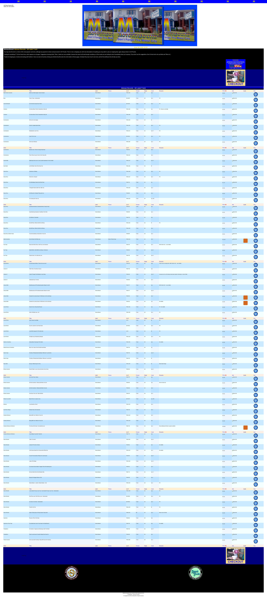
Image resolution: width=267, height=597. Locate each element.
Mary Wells (6, 363)
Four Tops (5, 244)
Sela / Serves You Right (33, 320)
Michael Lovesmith (7, 398)
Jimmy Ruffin (6, 285)
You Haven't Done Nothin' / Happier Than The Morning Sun (40, 466)
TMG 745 (128, 426)
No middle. (161, 301)
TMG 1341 (128, 306)
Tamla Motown (98, 92)
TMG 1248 (128, 171)
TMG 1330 (128, 312)
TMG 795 (128, 409)
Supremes (5, 518)
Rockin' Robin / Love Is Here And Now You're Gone (38, 369)
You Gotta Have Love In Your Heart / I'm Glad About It (39, 523)
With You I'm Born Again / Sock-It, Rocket (36, 92)
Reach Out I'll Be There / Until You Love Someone (38, 244)
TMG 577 (128, 285)
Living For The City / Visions (34, 444)
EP (136, 512)
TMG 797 (128, 377)
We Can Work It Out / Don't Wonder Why (36, 472)
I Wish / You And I (32, 439)
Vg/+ (152, 263)
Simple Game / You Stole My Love (35, 255)
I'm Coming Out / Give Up (34, 198)
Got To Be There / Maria (33, 377)
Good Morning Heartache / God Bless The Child (38, 211)
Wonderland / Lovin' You (33, 130)
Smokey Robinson (7, 415)
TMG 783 (128, 528)
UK (144, 92)
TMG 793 (128, 523)
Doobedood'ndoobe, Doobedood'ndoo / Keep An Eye (39, 206)
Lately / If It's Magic (32, 461)
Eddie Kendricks (7, 239)
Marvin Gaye (6, 352)
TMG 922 (128, 296)
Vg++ (152, 92)
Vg (151, 182)
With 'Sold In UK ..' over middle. (165, 244)
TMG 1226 (128, 461)
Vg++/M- (152, 198)
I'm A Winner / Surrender (33, 217)
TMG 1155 (128, 125)
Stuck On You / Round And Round (35, 306)
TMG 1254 (128, 507)
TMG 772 (128, 472)
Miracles (5, 404)
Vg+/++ (152, 130)
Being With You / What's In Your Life (36, 415)
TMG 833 (128, 274)
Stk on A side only (162, 382)
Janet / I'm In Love (32, 136)
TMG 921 (128, 466)
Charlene (5, 109)
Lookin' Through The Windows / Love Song (37, 274)
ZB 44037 (128, 98)
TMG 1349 (128, 490)
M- (151, 222)
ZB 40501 (128, 501)
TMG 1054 (128, 439)
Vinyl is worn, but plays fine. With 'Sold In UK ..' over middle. (170, 263)
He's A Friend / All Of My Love (34, 239)
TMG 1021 (128, 239)
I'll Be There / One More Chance (35, 268)
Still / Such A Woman (33, 141)
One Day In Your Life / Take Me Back (36, 393)
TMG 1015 (128, 404)
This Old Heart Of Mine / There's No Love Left (37, 263)
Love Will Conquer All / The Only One (36, 331)
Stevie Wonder (6, 439)
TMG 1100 (128, 363)
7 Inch (137, 92)
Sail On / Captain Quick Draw (34, 125)
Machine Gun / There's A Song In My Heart (37, 149)
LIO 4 (127, 320)
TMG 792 (128, 217)
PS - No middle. (162, 306)
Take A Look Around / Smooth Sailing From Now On (39, 534)
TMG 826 (128, 382)
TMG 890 (128, 233)
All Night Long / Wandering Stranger (36, 336)
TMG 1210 (128, 198)
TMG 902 (128, 149)
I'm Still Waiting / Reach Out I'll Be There (36, 182)
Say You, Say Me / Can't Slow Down (36, 325)
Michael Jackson (7, 369)
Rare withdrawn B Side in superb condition (167, 426)
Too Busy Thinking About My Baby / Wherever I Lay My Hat (40, 352)
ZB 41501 (128, 103)
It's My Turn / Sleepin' (33, 176)
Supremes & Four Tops (8, 523)
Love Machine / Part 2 (33, 404)
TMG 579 (128, 244)
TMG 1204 (128, 482)
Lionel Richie (6, 306)
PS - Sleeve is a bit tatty (163, 109)
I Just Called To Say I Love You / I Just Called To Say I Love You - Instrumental (43, 490)
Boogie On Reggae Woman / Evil (35, 477)
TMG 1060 (128, 539)
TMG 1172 (128, 130)
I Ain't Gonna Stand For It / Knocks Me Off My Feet (38, 450)
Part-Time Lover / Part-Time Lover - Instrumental (38, 496)
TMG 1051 (128, 342)
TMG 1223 (128, 415)
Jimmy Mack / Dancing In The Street (36, 342)
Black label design (162, 363)
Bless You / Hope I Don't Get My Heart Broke (37, 347)
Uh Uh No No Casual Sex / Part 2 (35, 103)
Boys (4, 98)
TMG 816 (128, 369)
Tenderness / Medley (33, 171)
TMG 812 (128, 206)
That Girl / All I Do (32, 507)
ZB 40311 (128, 136)
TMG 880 (128, 193)
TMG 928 (128, 477)
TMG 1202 (128, 222)
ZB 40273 (128, 398)
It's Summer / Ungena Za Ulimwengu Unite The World (39, 528)
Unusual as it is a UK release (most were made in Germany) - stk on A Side (173, 274)
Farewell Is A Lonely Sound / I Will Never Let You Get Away (40, 296)
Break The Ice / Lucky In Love (34, 398)
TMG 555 (128, 263)
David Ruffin (6, 160)
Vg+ (152, 109)
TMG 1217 (128, 176)
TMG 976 (128, 393)
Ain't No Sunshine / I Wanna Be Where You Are (38, 382)
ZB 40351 (128, 496)
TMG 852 (128, 455)
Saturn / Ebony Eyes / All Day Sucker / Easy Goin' (38, 512)
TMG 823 (128, 250)
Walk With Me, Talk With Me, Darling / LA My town (38, 250)
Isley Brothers (6, 263)
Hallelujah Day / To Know (34, 279)
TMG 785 (128, 255)
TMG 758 (128, 268)
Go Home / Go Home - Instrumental (35, 501)
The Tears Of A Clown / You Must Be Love (37, 426)
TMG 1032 (128, 187)
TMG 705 (128, 352)
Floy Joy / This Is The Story (34, 518)
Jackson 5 (5, 268)
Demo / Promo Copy (112, 239)
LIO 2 (127, 331)
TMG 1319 (128, 336)
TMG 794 (128, 347)
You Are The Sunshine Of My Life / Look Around (38, 455)
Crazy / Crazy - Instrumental (34, 98)
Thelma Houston (7, 539)
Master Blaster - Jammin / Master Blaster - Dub (38, 482)
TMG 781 (128, 182)
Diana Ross (6, 171)
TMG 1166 (128, 141)
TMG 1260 (128, 109)
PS (159, 98)
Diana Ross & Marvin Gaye (9, 233)
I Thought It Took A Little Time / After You (36, 187)
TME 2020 (128, 512)
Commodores (6, 125)
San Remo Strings (7, 409)
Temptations (6, 528)
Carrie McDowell (7, 103)
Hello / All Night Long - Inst (34, 312)
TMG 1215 (128, 450)
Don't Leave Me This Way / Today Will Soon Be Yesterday (40, 539)
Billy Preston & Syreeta (8, 92)
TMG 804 (128, 518)
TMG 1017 (128, 160)
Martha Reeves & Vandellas (9, 347)
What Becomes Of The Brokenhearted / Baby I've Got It (39, 285)
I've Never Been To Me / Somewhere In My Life (38, 109)
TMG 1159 (128, 92)
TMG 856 (128, 279)
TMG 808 (128, 534)
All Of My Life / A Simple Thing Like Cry (36, 193)
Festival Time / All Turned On (34, 409)
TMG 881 (128, 444)
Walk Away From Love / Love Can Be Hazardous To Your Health (41, 160)
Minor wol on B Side (163, 512)
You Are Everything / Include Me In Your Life (37, 233)
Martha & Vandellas (7, 342)
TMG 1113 (128, 155)
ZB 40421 (128, 325)
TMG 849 (128, 211)
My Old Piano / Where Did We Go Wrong (36, 222)
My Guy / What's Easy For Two (35, 363)
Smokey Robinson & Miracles (9, 426)
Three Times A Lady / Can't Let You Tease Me (37, 155)
